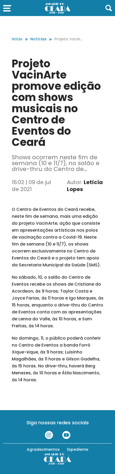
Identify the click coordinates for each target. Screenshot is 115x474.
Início (17, 39)
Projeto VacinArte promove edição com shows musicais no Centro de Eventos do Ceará (69, 39)
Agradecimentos (43, 449)
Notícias (38, 39)
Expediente (77, 449)
